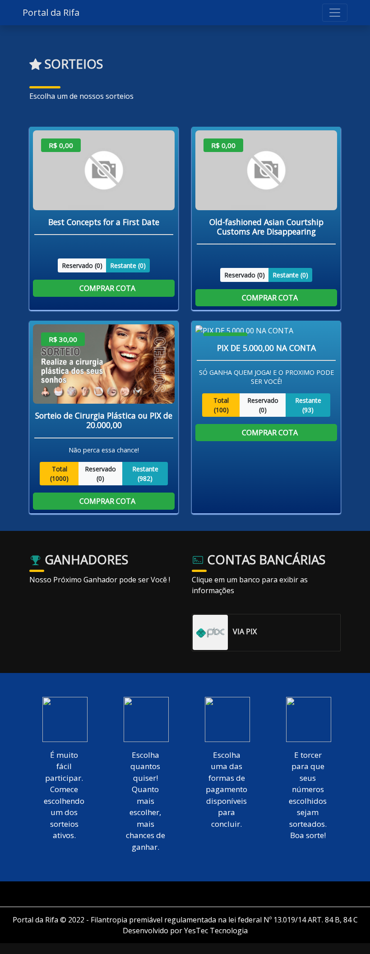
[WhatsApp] (188, 894)
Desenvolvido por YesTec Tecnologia (185, 931)
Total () (59, 473)
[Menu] (334, 13)
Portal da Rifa (51, 12)
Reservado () (82, 265)
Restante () (128, 265)
